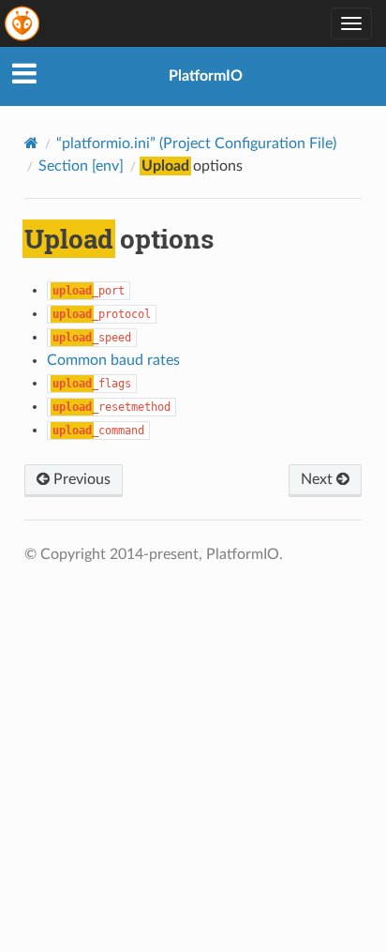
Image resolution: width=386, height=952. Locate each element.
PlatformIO (206, 75)
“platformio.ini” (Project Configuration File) (196, 143)
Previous (80, 479)
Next (318, 479)
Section (81, 166)
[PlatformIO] (23, 23)
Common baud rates (113, 360)
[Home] (31, 143)
